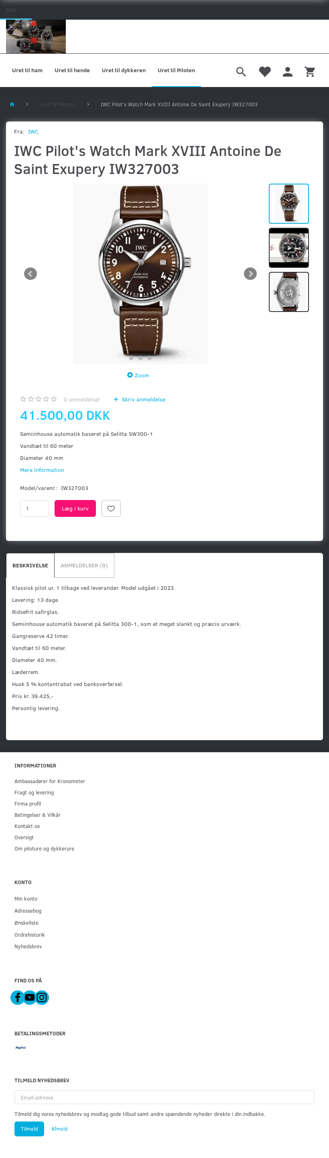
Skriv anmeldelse (142, 399)
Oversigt (24, 837)
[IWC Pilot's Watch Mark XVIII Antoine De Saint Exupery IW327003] (140, 274)
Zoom (142, 375)
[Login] (288, 70)
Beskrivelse (30, 565)
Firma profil (27, 803)
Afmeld (59, 1128)
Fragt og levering (34, 792)
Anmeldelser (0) (84, 565)
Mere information (42, 470)
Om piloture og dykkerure (44, 848)
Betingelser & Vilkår (37, 814)
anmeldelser (82, 399)
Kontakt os (27, 825)
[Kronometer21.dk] (36, 36)
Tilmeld (29, 1128)
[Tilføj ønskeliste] (111, 508)
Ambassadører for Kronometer (49, 780)
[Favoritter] (264, 70)
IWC (33, 131)
